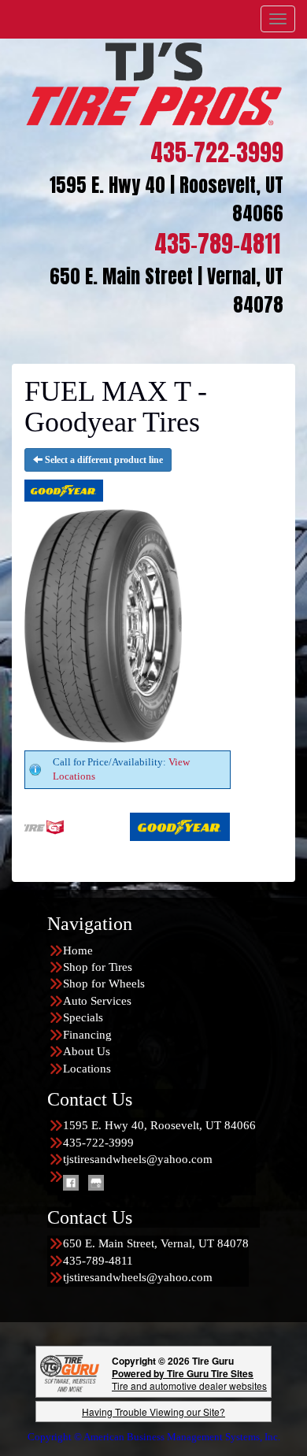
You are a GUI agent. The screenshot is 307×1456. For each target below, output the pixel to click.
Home (78, 950)
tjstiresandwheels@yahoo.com (138, 1159)
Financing (87, 1034)
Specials (83, 1017)
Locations (87, 1068)
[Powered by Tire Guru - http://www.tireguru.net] (69, 1371)
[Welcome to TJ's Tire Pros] (153, 82)
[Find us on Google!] (96, 1182)
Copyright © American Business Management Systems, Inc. (154, 1437)
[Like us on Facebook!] (71, 1182)
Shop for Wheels (104, 983)
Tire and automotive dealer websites (189, 1379)
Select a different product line (103, 459)
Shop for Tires (97, 967)
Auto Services (97, 1001)
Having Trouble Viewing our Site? (153, 1411)
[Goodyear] (147, 826)
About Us (86, 1051)
